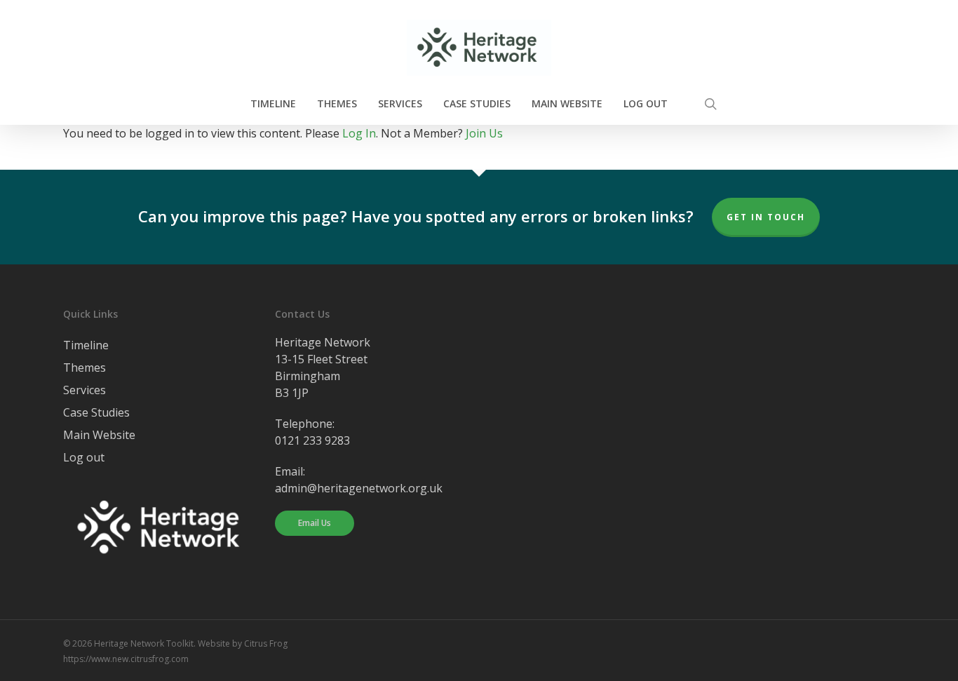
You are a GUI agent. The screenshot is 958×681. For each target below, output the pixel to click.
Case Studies (96, 412)
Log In (359, 133)
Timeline (86, 345)
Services (84, 390)
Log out (83, 457)
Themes (84, 367)
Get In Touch (766, 217)
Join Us (484, 133)
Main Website (99, 435)
